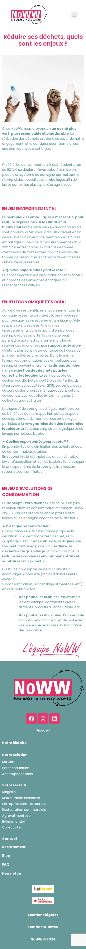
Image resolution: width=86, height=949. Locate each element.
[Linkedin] (54, 718)
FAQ (5, 864)
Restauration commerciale (24, 809)
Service (8, 761)
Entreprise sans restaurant (24, 803)
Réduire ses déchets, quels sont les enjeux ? (43, 40)
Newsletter (12, 873)
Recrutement (14, 847)
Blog (6, 855)
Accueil (43, 730)
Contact (9, 838)
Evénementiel (13, 821)
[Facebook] (31, 718)
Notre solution (15, 754)
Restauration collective (21, 798)
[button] (74, 14)
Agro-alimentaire (16, 815)
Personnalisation (15, 767)
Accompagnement (18, 774)
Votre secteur (14, 785)
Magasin (9, 791)
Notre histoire (14, 742)
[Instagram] (43, 718)
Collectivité (11, 827)
